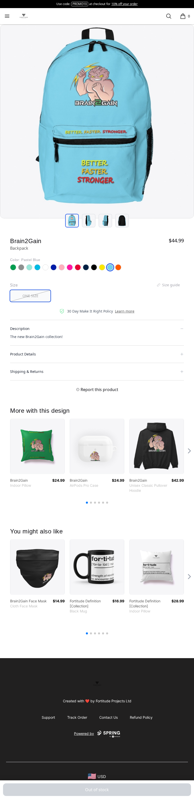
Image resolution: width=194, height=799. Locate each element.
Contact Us (108, 717)
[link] (37, 446)
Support (48, 717)
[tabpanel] (97, 121)
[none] (168, 285)
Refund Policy (141, 717)
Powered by (84, 733)
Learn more (124, 311)
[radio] (30, 296)
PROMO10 (79, 4)
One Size (30, 295)
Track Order (77, 717)
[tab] (72, 220)
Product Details (23, 354)
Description (20, 328)
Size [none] (14, 285)
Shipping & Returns (26, 371)
